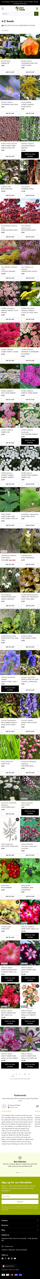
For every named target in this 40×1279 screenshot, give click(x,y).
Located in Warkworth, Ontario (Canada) (14, 1250)
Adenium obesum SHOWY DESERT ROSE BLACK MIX (28, 969)
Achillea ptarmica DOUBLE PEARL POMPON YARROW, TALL (29, 475)
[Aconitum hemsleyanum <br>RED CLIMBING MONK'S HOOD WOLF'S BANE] (10, 705)
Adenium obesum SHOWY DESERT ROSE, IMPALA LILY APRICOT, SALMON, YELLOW (28, 1014)
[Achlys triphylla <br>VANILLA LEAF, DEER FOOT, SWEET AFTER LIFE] (10, 499)
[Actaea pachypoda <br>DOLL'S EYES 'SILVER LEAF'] (10, 829)
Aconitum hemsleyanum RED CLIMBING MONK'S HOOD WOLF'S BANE (9, 722)
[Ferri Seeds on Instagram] (12, 1258)
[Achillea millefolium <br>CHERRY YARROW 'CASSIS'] (10, 334)
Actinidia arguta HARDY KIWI (6, 928)
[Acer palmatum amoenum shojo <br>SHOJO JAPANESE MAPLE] (10, 211)
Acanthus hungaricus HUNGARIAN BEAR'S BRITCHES (28, 145)
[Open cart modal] (37, 9)
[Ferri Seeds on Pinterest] (9, 1258)
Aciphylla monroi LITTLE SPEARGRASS (27, 556)
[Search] (36, 14)
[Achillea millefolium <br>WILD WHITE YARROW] (10, 376)
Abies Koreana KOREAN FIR (5, 62)
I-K (16, 25)
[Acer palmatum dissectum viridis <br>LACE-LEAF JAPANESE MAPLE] (10, 252)
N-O (21, 25)
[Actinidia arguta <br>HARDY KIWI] (10, 912)
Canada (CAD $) (9, 1266)
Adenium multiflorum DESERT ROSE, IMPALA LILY (30, 928)
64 (25, 1074)
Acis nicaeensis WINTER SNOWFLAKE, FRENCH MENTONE (8, 597)
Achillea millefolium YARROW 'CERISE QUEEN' (29, 392)
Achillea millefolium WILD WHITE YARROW (8, 392)
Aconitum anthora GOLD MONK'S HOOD (28, 637)
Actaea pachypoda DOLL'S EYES (27, 804)
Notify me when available (30, 155)
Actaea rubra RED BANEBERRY (6, 886)
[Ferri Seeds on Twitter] (5, 1258)
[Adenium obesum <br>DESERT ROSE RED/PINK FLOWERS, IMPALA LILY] (10, 952)
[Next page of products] (29, 1074)
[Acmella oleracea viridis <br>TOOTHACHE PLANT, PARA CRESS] (10, 621)
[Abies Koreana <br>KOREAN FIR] (10, 46)
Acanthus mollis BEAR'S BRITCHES (6, 188)
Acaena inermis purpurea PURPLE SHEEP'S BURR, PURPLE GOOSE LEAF (9, 145)
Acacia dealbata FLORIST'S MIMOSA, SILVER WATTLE (27, 104)
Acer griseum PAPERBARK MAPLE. (27, 188)
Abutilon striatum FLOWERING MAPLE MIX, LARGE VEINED (29, 63)
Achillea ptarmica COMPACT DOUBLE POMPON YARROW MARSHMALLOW (7, 476)
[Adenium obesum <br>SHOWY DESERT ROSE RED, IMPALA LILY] (10, 996)
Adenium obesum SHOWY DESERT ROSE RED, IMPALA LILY (8, 1013)
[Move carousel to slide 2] (18, 1172)
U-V (31, 25)
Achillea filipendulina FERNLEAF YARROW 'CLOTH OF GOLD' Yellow (29, 310)
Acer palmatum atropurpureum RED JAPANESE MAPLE (28, 228)
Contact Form (9, 1246)
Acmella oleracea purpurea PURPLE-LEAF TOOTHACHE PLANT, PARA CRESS (29, 597)
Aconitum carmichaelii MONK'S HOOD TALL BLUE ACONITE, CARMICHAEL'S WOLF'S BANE (30, 680)
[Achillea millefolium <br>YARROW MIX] (10, 415)
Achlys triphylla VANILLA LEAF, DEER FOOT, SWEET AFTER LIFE (9, 516)
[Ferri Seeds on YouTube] (15, 1258)
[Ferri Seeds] (20, 8)
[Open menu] (3, 9)
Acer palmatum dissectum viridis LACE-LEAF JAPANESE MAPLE (9, 270)
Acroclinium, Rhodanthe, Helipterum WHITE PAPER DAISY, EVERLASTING (9, 806)
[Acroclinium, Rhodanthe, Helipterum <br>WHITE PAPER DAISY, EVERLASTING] (10, 788)
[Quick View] (17, 36)
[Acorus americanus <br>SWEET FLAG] (10, 746)
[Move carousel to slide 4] (21, 1172)
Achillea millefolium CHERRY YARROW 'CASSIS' (9, 350)
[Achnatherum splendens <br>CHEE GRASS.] (10, 540)
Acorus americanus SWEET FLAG (7, 763)
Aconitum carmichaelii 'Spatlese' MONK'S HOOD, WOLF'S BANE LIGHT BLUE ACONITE (9, 681)
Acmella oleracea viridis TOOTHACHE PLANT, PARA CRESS (10, 638)
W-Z (33, 25)
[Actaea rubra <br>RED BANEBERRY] (10, 870)
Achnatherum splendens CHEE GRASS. (8, 556)
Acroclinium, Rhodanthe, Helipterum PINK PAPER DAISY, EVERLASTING (29, 765)
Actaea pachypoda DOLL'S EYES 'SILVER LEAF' (9, 845)
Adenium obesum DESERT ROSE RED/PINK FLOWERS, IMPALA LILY (9, 969)
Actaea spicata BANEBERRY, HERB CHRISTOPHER (27, 887)
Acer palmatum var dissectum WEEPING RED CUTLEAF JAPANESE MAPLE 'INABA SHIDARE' (29, 271)
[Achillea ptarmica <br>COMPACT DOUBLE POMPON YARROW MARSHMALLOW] (10, 458)
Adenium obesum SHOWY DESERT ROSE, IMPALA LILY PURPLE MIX (29, 1056)
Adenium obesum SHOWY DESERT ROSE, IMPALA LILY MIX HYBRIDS (9, 1056)
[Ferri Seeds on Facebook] (2, 1258)
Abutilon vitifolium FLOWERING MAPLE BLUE (9, 103)
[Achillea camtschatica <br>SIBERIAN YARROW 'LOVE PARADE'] (10, 293)
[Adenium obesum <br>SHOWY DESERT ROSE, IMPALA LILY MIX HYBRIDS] (10, 1039)
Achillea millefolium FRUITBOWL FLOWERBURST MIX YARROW (30, 351)
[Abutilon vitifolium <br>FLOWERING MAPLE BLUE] (10, 87)
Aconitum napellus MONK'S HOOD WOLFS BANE (29, 722)
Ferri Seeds (16, 1270)
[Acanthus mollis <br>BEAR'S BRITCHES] (10, 172)
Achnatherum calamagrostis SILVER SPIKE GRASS (29, 515)
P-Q (24, 25)
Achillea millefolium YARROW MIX (7, 431)
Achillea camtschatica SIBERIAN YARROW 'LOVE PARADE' (9, 310)
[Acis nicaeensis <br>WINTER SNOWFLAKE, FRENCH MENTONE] (10, 580)
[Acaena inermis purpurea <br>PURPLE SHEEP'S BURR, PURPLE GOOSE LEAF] (10, 128)
